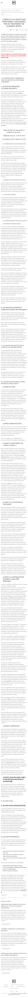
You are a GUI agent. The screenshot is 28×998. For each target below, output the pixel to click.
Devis (12, 986)
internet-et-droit (5, 8)
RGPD (20, 93)
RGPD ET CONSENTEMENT (9, 869)
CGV (16, 994)
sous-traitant (9, 152)
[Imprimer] (26, 29)
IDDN (18, 994)
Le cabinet (5, 986)
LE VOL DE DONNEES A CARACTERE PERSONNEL (14, 867)
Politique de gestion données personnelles (18, 993)
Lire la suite (5, 924)
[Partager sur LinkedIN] (17, 29)
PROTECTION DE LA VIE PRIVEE (10, 871)
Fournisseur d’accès (18, 8)
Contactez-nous (21, 986)
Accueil (6, 984)
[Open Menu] (1, 2)
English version (14, 988)
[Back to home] (14, 2)
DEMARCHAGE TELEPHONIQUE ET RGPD (12, 865)
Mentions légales (11, 994)
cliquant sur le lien (20, 139)
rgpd (21, 897)
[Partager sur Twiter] (11, 29)
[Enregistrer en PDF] (23, 29)
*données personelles (14, 897)
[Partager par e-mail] (20, 29)
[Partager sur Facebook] (14, 29)
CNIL (2, 278)
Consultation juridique (17, 984)
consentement (7, 681)
